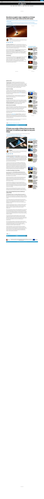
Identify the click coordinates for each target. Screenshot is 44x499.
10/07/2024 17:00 (11, 152)
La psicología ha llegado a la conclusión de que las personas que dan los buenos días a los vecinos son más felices (21, 22)
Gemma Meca (10, 150)
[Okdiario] (22, 3)
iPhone (14, 156)
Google (8, 157)
